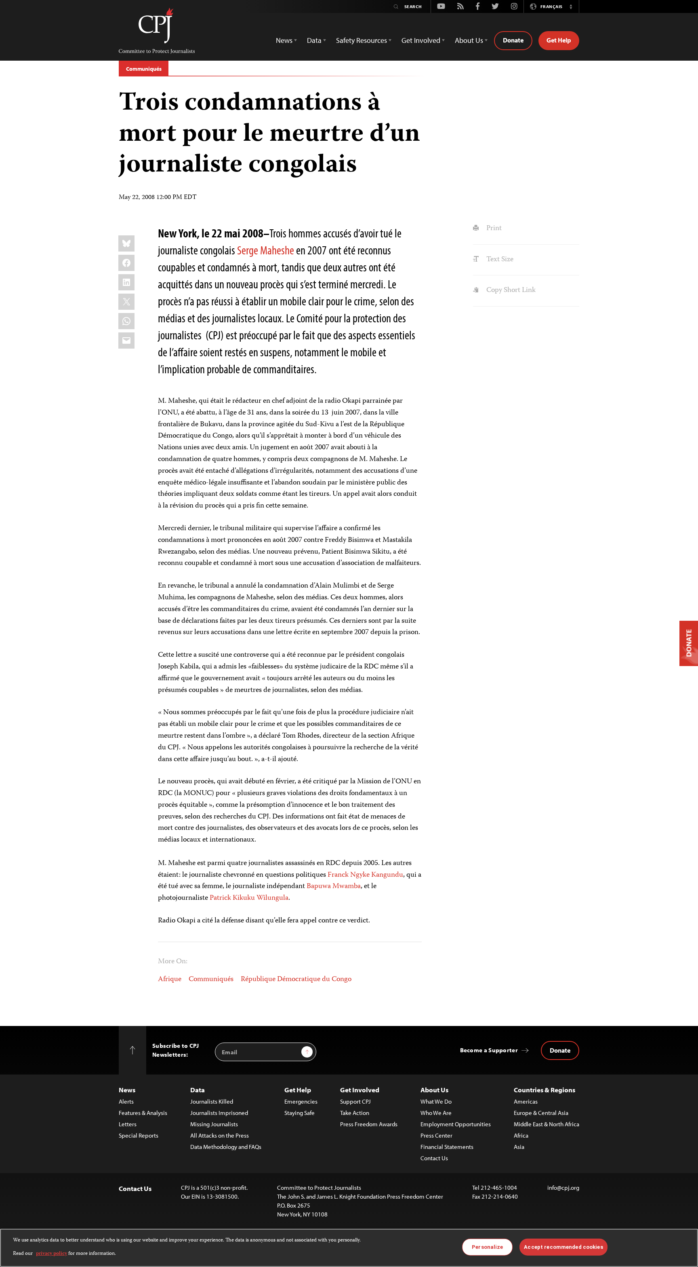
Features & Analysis (143, 1113)
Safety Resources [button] (361, 40)
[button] (571, 6)
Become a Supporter (489, 1050)
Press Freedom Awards (368, 1124)
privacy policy (51, 1253)
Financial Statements (446, 1147)
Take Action (354, 1113)
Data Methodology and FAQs (225, 1147)
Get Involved (359, 1089)
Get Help (559, 40)
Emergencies (300, 1101)
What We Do (436, 1101)
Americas (526, 1101)
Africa (521, 1135)
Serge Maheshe (265, 250)
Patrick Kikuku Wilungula (249, 898)
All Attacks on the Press (219, 1135)
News (127, 1089)
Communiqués (143, 68)
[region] (349, 1248)
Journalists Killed (211, 1101)
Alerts (126, 1101)
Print (493, 228)
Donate (513, 40)
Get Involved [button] (421, 40)
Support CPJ (355, 1101)
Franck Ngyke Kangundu (365, 875)
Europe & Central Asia (541, 1113)
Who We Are (436, 1113)
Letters (128, 1124)
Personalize (487, 1247)
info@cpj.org (563, 1187)
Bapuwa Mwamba (334, 886)
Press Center (436, 1135)
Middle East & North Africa (546, 1124)
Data (197, 1089)
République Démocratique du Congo (296, 979)
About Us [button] (469, 40)
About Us (434, 1089)
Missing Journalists (214, 1124)
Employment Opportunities (455, 1124)
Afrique (169, 979)
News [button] (284, 40)
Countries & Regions (544, 1089)
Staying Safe (299, 1113)
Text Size (499, 260)
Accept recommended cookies (563, 1247)
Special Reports (138, 1135)
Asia (519, 1147)
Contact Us (434, 1158)
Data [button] (314, 40)
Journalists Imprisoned (219, 1113)
